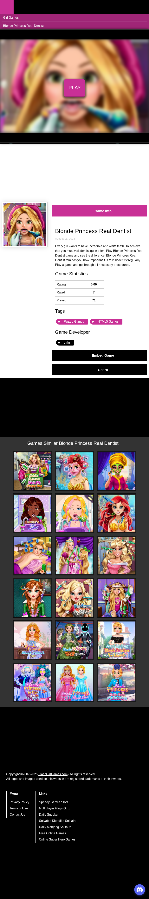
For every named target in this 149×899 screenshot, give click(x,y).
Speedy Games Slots (53, 802)
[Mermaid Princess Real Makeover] (74, 471)
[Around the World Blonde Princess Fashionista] (116, 640)
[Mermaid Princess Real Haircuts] (116, 513)
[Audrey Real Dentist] (74, 513)
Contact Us (17, 814)
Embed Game (103, 355)
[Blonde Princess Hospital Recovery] (116, 598)
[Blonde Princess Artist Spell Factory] (32, 682)
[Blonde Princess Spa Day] (32, 555)
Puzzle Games (74, 321)
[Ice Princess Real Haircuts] (32, 598)
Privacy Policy (19, 802)
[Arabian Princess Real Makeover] (116, 471)
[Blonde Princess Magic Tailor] (74, 555)
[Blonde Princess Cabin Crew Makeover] (116, 682)
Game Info (103, 211)
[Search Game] (142, 7)
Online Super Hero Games (57, 839)
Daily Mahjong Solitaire (55, 827)
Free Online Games (52, 833)
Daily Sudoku (48, 814)
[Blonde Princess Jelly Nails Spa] (32, 640)
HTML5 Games (108, 321)
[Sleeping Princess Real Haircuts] (116, 555)
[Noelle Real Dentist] (32, 513)
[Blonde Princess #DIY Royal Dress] (74, 682)
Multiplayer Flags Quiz (54, 808)
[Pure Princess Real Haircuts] (74, 598)
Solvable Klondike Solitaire (57, 820)
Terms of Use (19, 808)
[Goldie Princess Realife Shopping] (32, 471)
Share (103, 370)
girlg (67, 342)
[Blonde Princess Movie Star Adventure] (74, 640)
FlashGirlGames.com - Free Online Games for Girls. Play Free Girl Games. (38, 7)
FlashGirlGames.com (53, 774)
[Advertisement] (74, 173)
